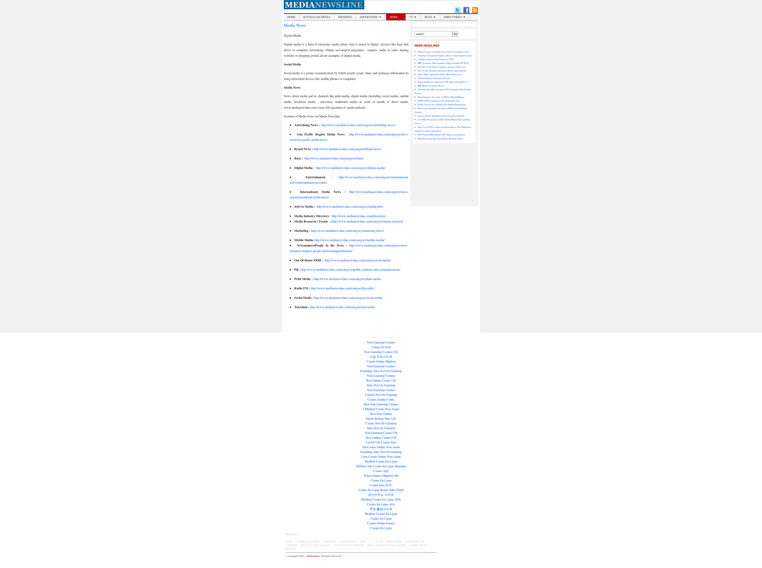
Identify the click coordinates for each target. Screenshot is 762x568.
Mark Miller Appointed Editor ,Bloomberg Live (440, 74)
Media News (295, 25)
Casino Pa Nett (381, 347)
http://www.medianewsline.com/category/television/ (343, 307)
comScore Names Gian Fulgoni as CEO (436, 59)
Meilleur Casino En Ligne (381, 461)
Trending (345, 17)
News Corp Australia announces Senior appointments (442, 70)
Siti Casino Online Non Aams (381, 447)
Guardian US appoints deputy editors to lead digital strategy (445, 55)
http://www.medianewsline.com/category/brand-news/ (347, 149)
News (393, 17)
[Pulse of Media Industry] (324, 8)
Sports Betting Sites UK (381, 418)
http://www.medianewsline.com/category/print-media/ (347, 279)
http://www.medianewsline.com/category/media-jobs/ (350, 206)
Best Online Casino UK (381, 380)
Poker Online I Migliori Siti (381, 475)
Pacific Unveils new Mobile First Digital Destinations (442, 104)
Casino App (381, 471)
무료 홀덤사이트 (381, 509)
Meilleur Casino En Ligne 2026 (381, 499)
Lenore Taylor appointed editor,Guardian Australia (441, 115)
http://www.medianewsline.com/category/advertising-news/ (358, 125)
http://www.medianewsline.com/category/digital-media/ (350, 168)
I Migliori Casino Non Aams (381, 409)
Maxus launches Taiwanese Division (434, 78)
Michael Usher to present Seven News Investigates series (443, 51)
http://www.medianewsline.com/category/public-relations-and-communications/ (350, 269)
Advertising (368, 17)
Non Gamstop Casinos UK (381, 352)
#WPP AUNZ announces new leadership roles (439, 100)
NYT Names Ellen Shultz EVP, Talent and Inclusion (441, 134)
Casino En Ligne (381, 480)
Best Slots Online (381, 414)
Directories (453, 17)
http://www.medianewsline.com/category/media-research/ (367, 221)
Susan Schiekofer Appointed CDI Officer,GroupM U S (443, 81)
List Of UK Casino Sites (381, 442)
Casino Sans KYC (381, 485)
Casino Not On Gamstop (381, 423)
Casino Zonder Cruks (381, 399)
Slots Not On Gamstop (381, 385)
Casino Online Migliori (381, 361)
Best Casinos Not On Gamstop (386, 545)
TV (411, 17)
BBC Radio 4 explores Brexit (431, 85)
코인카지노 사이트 (381, 494)
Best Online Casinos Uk (381, 437)
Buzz (428, 17)
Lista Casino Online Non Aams (381, 456)
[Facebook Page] (466, 10)
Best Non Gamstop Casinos (381, 404)
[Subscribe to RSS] (475, 10)
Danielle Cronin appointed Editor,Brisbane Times (440, 138)
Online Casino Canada (315, 545)
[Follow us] (457, 10)
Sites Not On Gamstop (381, 428)
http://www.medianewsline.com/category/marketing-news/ (347, 230)
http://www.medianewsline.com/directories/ (359, 216)
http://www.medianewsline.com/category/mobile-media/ (350, 240)
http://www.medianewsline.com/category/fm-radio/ (342, 288)
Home (291, 17)
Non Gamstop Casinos (381, 342)
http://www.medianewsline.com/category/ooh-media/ (358, 260)
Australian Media (316, 17)
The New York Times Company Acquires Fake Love (442, 66)
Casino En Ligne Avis (381, 504)
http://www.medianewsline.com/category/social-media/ (348, 298)
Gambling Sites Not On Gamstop (381, 371)
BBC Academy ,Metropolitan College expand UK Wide (443, 62)
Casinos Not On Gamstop (381, 394)
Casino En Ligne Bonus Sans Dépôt (381, 490)
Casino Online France (381, 523)
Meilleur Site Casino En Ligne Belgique (381, 466)
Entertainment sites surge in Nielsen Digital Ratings (441, 96)
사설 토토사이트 (381, 356)
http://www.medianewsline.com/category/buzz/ (333, 158)
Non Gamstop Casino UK (381, 433)
